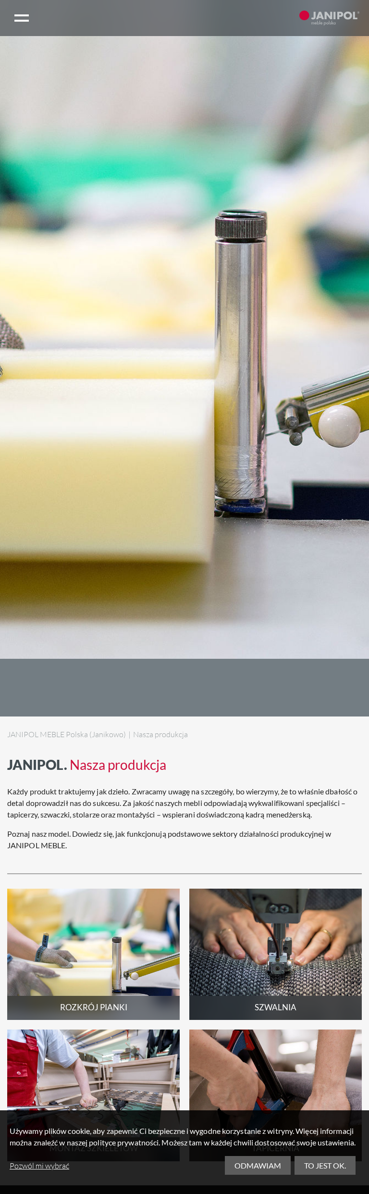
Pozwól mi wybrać (39, 1165)
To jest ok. (325, 1165)
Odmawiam (257, 1165)
